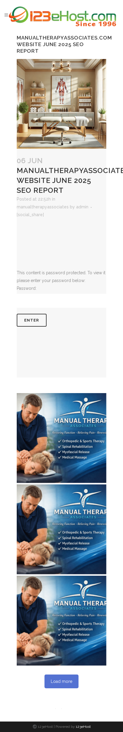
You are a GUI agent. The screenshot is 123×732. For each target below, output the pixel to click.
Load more (61, 681)
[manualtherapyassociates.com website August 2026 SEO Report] (61, 438)
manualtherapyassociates (43, 206)
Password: (26, 288)
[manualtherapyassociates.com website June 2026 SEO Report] (61, 621)
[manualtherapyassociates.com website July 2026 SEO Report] (61, 529)
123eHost (83, 727)
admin (82, 206)
